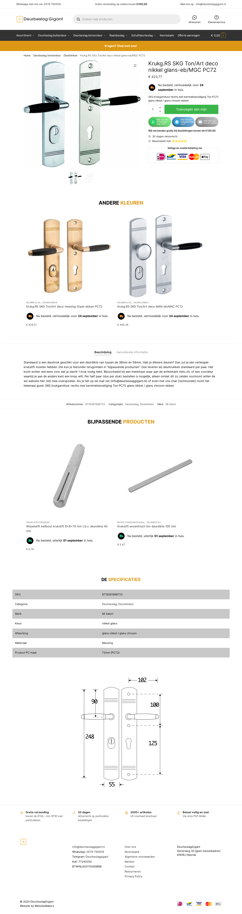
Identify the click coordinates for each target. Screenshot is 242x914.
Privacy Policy (133, 876)
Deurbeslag (33, 302)
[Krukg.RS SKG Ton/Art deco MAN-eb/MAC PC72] (160, 256)
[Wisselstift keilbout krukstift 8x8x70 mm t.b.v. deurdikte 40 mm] (69, 476)
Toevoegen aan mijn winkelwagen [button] (69, 331)
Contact (130, 866)
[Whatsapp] (153, 122)
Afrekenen (195, 22)
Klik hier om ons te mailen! (210, 121)
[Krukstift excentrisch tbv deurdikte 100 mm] (160, 476)
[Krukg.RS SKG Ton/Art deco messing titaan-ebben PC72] (69, 256)
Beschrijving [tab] (102, 352)
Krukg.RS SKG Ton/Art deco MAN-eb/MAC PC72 (150, 306)
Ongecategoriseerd (38, 522)
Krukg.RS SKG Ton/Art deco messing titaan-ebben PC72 (64, 306)
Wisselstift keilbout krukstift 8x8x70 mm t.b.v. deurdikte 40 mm (66, 528)
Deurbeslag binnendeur (47, 55)
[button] (135, 65)
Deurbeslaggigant (97, 856)
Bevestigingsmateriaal (131, 522)
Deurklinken (70, 55)
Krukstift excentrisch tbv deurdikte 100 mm (146, 526)
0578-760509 (52, 4)
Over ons (130, 846)
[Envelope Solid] (200, 122)
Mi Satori (171, 404)
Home (27, 55)
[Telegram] (177, 122)
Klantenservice (216, 22)
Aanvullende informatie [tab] (132, 352)
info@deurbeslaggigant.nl (211, 4)
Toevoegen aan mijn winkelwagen (191, 110)
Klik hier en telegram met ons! (187, 121)
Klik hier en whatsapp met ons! (162, 121)
